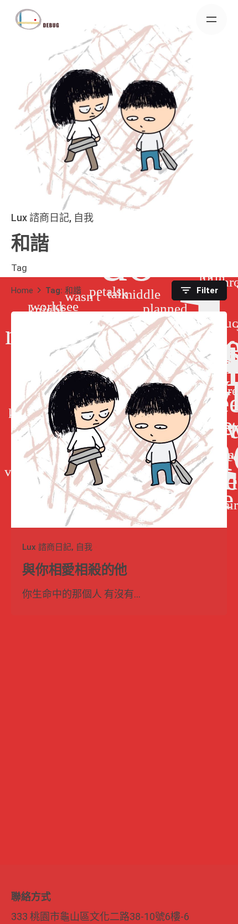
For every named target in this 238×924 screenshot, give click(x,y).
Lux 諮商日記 (40, 217)
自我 (84, 217)
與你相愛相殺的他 (74, 570)
